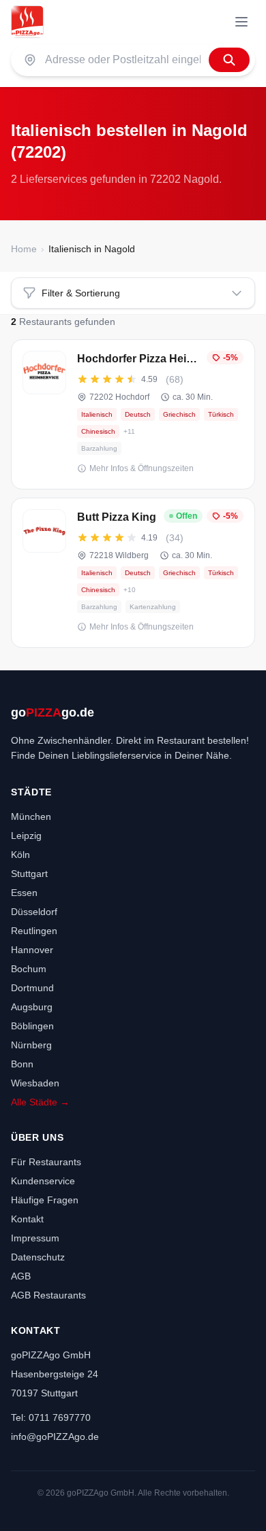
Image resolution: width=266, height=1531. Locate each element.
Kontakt (27, 1219)
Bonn (22, 1064)
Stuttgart (29, 873)
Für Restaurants (46, 1161)
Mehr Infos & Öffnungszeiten (141, 468)
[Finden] (229, 60)
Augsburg (32, 1006)
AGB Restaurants (48, 1295)
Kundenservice (43, 1180)
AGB (21, 1276)
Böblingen (32, 1025)
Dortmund (32, 987)
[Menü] (241, 21)
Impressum (35, 1238)
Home (24, 248)
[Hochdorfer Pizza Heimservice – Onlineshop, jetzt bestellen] (133, 414)
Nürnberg (31, 1044)
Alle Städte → (40, 1102)
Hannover (32, 949)
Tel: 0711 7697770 (51, 1417)
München (31, 816)
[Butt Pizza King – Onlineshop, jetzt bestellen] (133, 572)
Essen (24, 892)
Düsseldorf (34, 911)
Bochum (28, 968)
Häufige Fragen (44, 1199)
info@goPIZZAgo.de (55, 1436)
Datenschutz (38, 1257)
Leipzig (26, 835)
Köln (20, 854)
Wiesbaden (35, 1083)
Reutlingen (34, 930)
